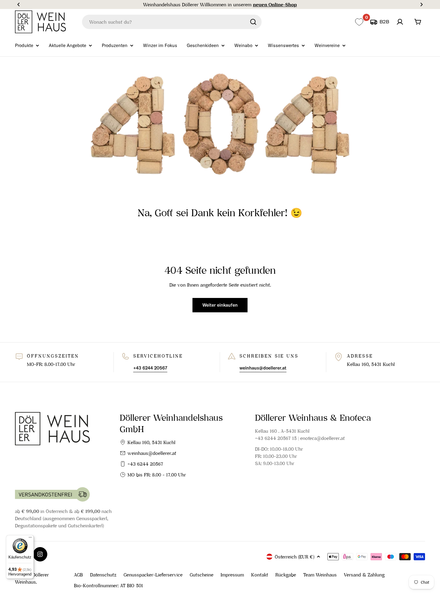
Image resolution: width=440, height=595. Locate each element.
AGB (78, 575)
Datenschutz (103, 575)
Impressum (232, 575)
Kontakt (259, 575)
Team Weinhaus (320, 575)
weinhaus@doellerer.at (152, 453)
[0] (359, 22)
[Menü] (30, 538)
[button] (18, 4)
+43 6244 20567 (145, 464)
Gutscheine (201, 575)
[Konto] (399, 21)
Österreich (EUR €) (294, 557)
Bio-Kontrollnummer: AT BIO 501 (108, 585)
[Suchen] (253, 21)
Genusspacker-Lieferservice (153, 575)
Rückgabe (285, 575)
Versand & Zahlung (364, 575)
